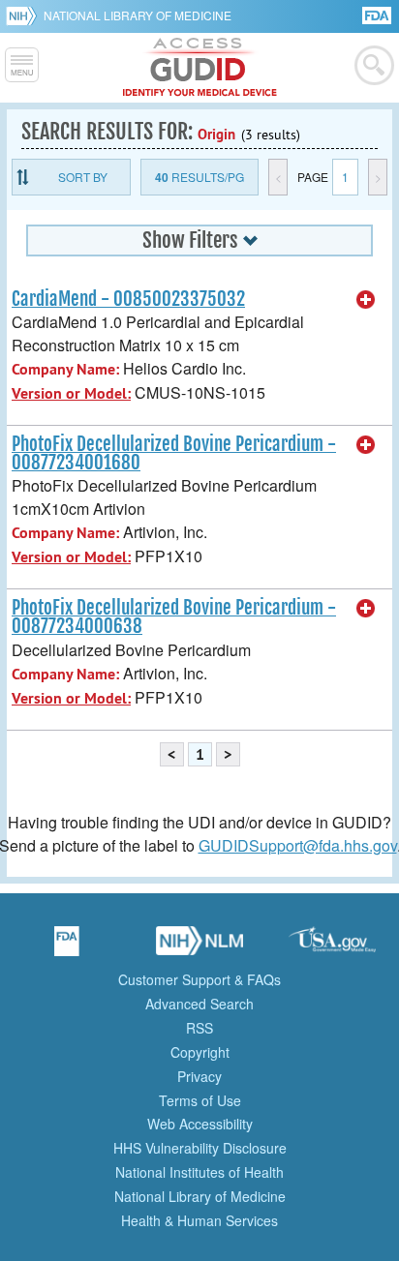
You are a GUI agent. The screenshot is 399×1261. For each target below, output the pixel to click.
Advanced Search (199, 1003)
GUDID (200, 68)
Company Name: (65, 369)
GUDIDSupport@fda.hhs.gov (298, 845)
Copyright (200, 1052)
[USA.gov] (332, 947)
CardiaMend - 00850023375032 (128, 299)
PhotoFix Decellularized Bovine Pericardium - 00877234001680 (174, 453)
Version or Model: (71, 393)
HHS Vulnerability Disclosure (200, 1147)
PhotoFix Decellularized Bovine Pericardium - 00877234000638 (174, 617)
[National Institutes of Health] (25, 15)
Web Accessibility (200, 1123)
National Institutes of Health (199, 1172)
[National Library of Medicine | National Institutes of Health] (199, 947)
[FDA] (378, 14)
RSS (199, 1027)
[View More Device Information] (366, 300)
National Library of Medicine (137, 15)
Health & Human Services (199, 1220)
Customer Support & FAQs (199, 979)
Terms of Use (200, 1100)
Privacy (199, 1076)
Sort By (82, 176)
